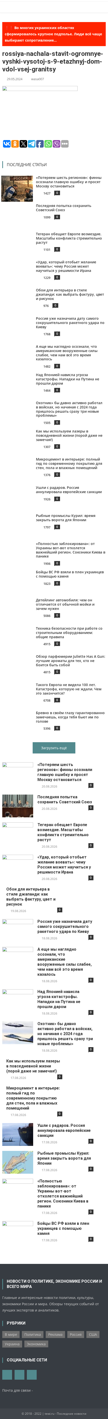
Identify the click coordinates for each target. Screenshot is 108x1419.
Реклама (55, 1334)
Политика (32, 1334)
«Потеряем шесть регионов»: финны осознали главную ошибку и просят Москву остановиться (68, 181)
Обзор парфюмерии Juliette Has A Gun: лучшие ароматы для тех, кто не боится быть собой (70, 660)
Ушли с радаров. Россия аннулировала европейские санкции (69, 489)
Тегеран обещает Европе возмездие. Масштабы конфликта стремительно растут (69, 238)
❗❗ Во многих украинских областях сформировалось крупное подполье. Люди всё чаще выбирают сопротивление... (53, 34)
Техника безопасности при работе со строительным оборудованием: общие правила (69, 632)
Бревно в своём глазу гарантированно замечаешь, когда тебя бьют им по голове (70, 717)
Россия (76, 1334)
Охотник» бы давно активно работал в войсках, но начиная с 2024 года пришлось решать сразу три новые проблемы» (69, 409)
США (93, 1334)
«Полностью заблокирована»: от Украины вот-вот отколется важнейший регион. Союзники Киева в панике (70, 550)
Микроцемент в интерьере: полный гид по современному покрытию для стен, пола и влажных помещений (69, 463)
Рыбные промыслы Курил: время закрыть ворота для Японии (65, 517)
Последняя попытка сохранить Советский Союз (63, 207)
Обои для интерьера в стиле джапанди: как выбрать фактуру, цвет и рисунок (70, 294)
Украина (12, 1344)
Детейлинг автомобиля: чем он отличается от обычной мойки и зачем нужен (65, 604)
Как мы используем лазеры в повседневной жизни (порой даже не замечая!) (69, 435)
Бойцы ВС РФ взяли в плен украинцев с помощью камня (70, 574)
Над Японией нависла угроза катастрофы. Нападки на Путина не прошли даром (67, 379)
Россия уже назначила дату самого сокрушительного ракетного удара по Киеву (70, 322)
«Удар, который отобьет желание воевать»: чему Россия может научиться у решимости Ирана (66, 266)
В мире (11, 1334)
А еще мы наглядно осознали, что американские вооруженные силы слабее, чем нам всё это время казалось (66, 352)
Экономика (36, 1344)
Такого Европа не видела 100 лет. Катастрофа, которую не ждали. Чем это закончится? (68, 689)
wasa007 (37, 79)
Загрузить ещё (54, 747)
